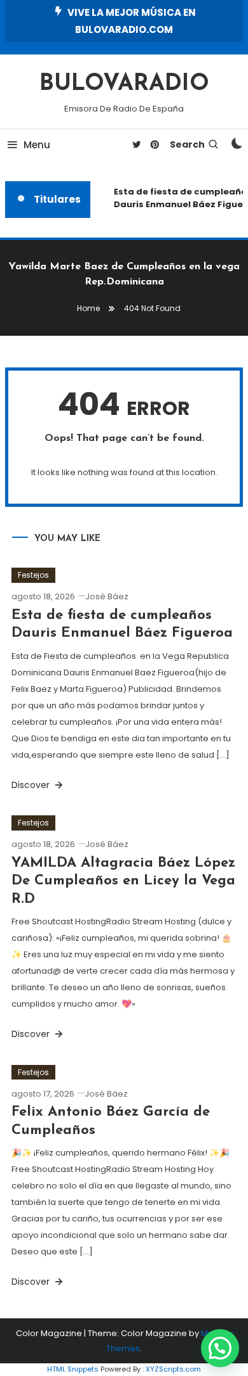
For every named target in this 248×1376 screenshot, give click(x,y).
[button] (220, 1348)
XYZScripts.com (173, 1369)
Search (187, 144)
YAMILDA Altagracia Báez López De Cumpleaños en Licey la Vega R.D (123, 881)
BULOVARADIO (124, 84)
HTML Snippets (73, 1369)
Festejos (33, 575)
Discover (31, 785)
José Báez (106, 596)
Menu (37, 144)
